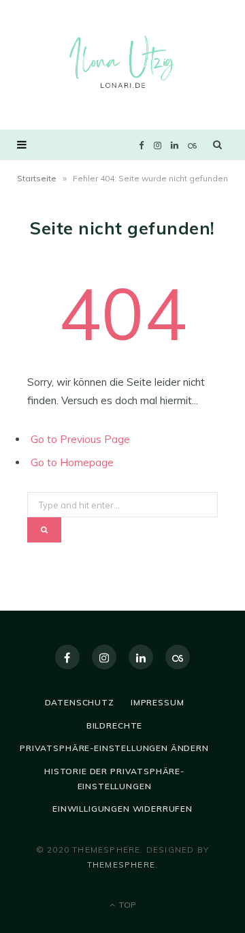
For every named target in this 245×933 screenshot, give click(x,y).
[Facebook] (67, 657)
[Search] (218, 144)
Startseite (36, 178)
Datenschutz (79, 702)
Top (126, 905)
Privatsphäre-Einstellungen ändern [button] (114, 748)
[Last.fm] (177, 657)
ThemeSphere (121, 864)
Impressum (157, 702)
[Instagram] (104, 657)
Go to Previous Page (80, 439)
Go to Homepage (72, 462)
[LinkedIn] (141, 657)
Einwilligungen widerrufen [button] (122, 809)
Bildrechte (114, 725)
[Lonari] (122, 63)
